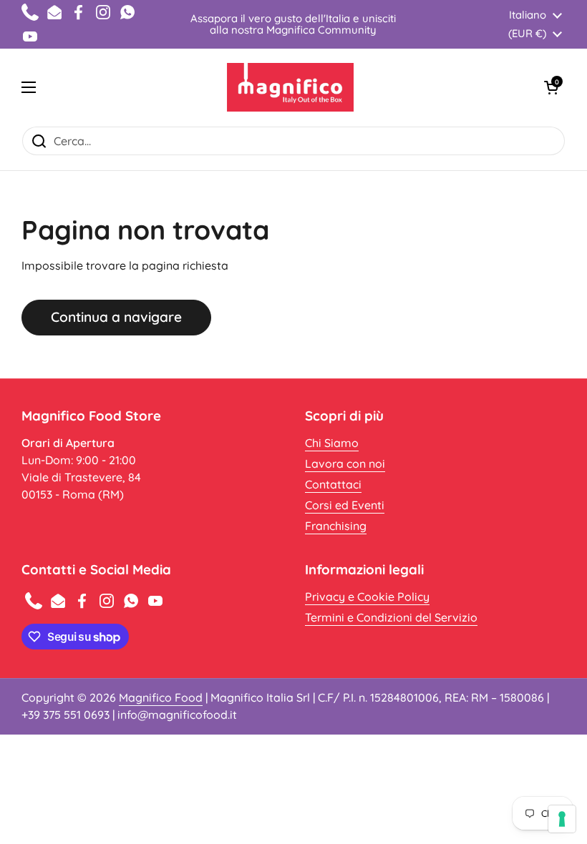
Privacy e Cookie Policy (367, 596)
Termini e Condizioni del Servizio (391, 617)
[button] (551, 87)
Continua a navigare (116, 316)
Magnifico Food (161, 697)
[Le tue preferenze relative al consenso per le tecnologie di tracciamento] (562, 819)
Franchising (336, 526)
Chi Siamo (332, 443)
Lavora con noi (345, 463)
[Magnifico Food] (290, 87)
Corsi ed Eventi (344, 505)
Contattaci (333, 484)
